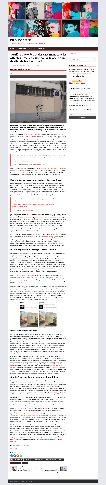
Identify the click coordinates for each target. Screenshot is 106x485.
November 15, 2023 (39, 164)
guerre (27, 459)
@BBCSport (36, 204)
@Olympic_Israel (43, 204)
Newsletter (42, 48)
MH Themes (33, 481)
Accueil (12, 48)
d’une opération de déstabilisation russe (26, 340)
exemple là (41, 218)
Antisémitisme (31, 65)
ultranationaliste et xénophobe (54, 255)
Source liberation (15, 448)
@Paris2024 (35, 199)
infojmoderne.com (51, 459)
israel (61, 459)
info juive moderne (37, 459)
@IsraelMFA (52, 204)
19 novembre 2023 (17, 65)
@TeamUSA (16, 204)
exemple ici (14, 218)
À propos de (22, 48)
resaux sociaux (16, 463)
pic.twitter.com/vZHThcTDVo (21, 161)
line (25, 65)
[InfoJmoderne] (53, 36)
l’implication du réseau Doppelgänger (27, 415)
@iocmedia (29, 204)
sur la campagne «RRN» (53, 394)
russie (25, 463)
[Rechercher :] (82, 59)
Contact (32, 48)
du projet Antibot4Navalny (51, 236)
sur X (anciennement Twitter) (32, 134)
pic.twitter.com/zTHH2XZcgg (19, 206)
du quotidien (27, 275)
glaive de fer (18, 459)
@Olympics (23, 204)
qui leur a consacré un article (34, 219)
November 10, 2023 (27, 210)
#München (22, 201)
